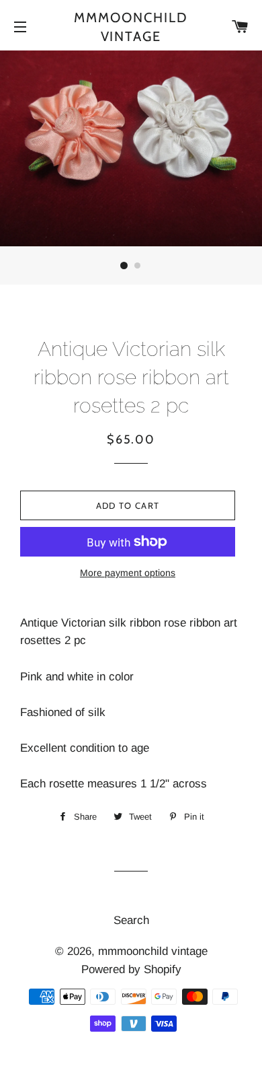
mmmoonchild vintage (131, 26)
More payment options (127, 572)
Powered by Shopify (131, 969)
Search (131, 920)
